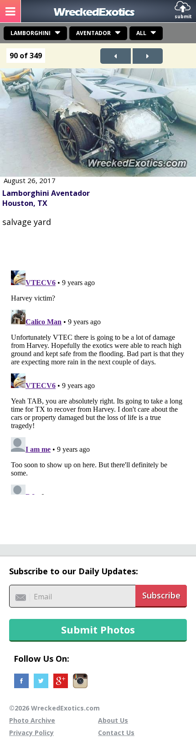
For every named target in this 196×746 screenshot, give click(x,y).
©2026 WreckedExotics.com (54, 708)
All (141, 33)
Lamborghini (30, 33)
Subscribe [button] (161, 595)
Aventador (93, 33)
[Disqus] (98, 381)
